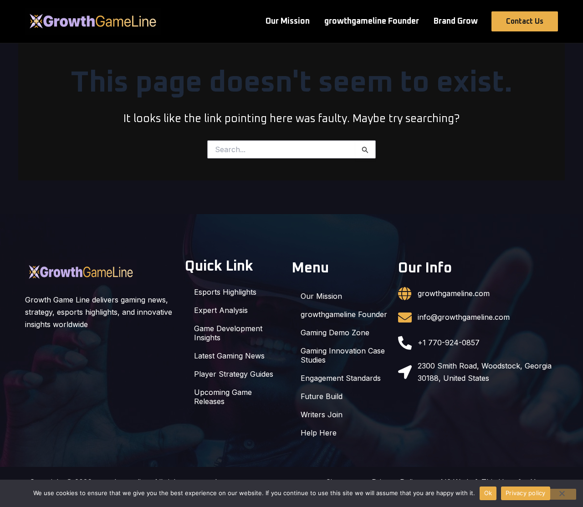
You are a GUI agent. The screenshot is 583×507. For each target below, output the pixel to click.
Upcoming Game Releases (223, 397)
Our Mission (288, 21)
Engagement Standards (341, 378)
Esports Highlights (225, 292)
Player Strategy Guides (233, 374)
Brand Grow (456, 21)
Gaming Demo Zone (335, 332)
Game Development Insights (228, 333)
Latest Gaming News (229, 355)
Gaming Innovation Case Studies (343, 355)
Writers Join (322, 414)
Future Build (322, 396)
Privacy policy (526, 493)
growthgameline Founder (371, 21)
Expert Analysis (221, 310)
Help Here (319, 432)
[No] (561, 494)
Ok (488, 493)
